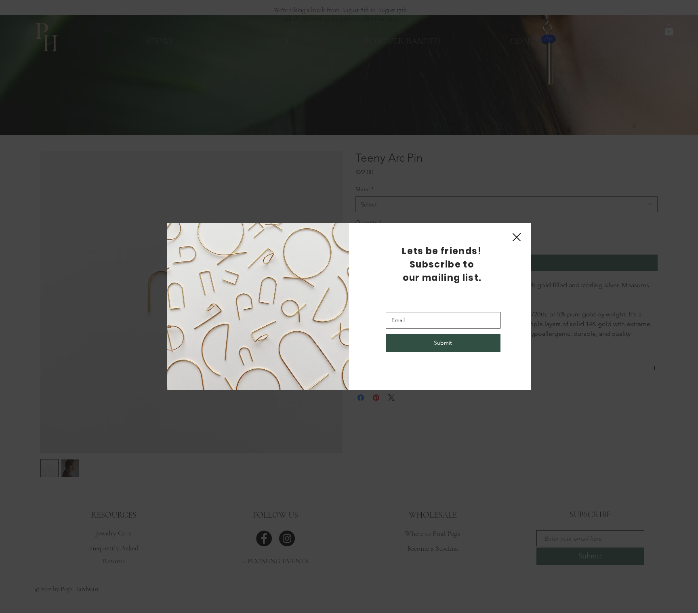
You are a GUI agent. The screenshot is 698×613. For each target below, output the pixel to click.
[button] (517, 237)
